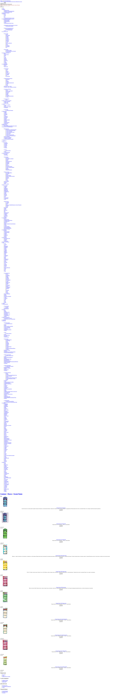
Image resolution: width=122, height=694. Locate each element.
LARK (5, 187)
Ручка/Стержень (8, 346)
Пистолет (7, 165)
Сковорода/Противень (7, 383)
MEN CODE (6, 467)
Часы (5, 30)
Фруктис (5, 487)
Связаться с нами (5, 680)
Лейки (5, 356)
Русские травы (6, 483)
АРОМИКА (6, 255)
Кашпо (5, 140)
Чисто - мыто (6, 415)
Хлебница (5, 395)
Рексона (7, 73)
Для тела (5, 147)
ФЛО (7, 291)
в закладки (61, 509)
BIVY (7, 34)
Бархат (5, 471)
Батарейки (4, 13)
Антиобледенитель (9, 323)
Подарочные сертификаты (6, 686)
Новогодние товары (7, 106)
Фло (5, 300)
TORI (5, 254)
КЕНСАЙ (5, 413)
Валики (7, 159)
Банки (3, 8)
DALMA (7, 278)
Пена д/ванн (6, 49)
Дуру (5, 199)
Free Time (5, 262)
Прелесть (5, 182)
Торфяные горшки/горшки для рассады (10, 391)
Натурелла (6, 60)
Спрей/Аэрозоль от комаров (8, 139)
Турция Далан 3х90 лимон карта (61, 571)
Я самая (7, 41)
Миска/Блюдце (6, 359)
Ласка (5, 268)
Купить (1, 512)
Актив (5, 256)
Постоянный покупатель (11, 1)
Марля (5, 311)
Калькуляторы (6, 336)
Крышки (3, 9)
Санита (5, 445)
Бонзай (5, 426)
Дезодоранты (6, 68)
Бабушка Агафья (8, 50)
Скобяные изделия (7, 382)
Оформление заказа (18, 1)
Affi (4, 245)
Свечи (5, 381)
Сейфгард (5, 215)
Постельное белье (7, 313)
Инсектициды (6, 128)
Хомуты (7, 157)
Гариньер (5, 142)
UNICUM (5, 419)
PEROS (5, 251)
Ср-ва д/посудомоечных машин (9, 455)
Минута (5, 437)
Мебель (5, 358)
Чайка (5, 302)
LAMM (5, 250)
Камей (5, 208)
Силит (5, 451)
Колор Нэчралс (8, 175)
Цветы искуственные (5, 12)
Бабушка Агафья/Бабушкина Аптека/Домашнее (13, 204)
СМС (3, 242)
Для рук (5, 146)
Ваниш (5, 428)
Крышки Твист (6, 10)
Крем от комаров (7, 136)
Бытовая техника (7, 322)
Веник (5, 325)
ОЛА (5, 61)
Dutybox (7, 279)
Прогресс (5, 444)
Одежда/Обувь (4, 217)
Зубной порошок (7, 119)
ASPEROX (6, 404)
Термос (5, 390)
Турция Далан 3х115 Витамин (61, 539)
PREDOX (5, 252)
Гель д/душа (6, 33)
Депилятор (6, 143)
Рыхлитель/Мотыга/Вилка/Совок (11, 377)
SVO (5, 253)
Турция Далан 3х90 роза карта (61, 587)
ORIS (5, 407)
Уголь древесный (7, 392)
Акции (3, 687)
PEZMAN (5, 189)
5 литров (7, 202)
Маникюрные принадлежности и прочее (10, 25)
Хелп (7, 206)
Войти (1, 0)
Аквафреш (6, 116)
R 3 (4, 16)
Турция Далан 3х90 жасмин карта (61, 555)
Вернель (7, 288)
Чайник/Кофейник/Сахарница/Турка (10, 397)
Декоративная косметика (8, 78)
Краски (7, 342)
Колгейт (5, 120)
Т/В (6, 99)
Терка (5, 389)
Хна (6, 179)
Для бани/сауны (6, 221)
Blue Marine (8, 35)
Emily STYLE (6, 54)
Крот (5, 434)
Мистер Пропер (6, 439)
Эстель (7, 180)
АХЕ (7, 69)
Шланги (5, 398)
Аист (5, 263)
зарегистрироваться (7, 0)
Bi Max (5, 261)
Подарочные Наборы (5, 241)
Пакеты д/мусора (7, 362)
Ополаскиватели (7, 273)
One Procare (6, 469)
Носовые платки (7, 312)
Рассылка (3, 692)
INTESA (5, 466)
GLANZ (7, 280)
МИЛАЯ (5, 414)
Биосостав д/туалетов (7, 425)
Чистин (5, 461)
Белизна (5, 423)
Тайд (5, 299)
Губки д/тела (6, 103)
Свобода (5, 214)
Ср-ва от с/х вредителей (10, 134)
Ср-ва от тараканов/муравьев (11, 135)
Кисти (7, 160)
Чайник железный (7, 396)
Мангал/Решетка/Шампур (8, 357)
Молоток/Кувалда (9, 161)
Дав (6, 70)
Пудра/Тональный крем (10, 82)
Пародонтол (6, 123)
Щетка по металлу (9, 169)
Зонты (5, 22)
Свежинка (6, 449)
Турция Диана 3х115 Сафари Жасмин (61, 619)
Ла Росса (5, 474)
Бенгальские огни (7, 238)
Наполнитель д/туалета (8, 318)
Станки (7, 96)
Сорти (5, 454)
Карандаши (8, 340)
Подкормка (6, 107)
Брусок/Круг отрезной (9, 158)
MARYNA (6, 188)
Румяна (7, 83)
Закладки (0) (5, 1)
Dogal (5, 248)
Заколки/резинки (7, 21)
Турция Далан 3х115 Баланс (61, 507)
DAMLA (5, 247)
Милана (7, 40)
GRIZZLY (5, 405)
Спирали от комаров (7, 138)
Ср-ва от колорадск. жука (10, 132)
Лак (6, 80)
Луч (4, 270)
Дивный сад (6, 198)
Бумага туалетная (7, 101)
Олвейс (5, 62)
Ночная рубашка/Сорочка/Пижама (9, 223)
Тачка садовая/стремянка (10, 167)
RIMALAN (6, 190)
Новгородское (6, 212)
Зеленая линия (6, 473)
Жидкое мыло (6, 201)
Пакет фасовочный (9, 29)
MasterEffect (6, 406)
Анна (5, 57)
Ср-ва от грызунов (9, 131)
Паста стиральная (7, 293)
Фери (5, 458)
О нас (3, 675)
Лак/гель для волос (5, 153)
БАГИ (5, 422)
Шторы (5, 316)
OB (4, 56)
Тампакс (5, 63)
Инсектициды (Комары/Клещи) (7, 126)
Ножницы (7, 162)
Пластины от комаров (7, 137)
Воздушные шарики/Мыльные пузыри (10, 125)
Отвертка (7, 163)
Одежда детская (6, 226)
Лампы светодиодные (9, 355)
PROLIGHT (8, 282)
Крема (3, 141)
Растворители (6, 308)
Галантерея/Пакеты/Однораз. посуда (8, 18)
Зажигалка (6, 328)
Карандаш (7, 79)
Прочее (7, 205)
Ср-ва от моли (8, 133)
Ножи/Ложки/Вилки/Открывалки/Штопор (11, 361)
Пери (5, 55)
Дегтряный (6, 479)
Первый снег (8, 286)
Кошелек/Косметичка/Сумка (8, 23)
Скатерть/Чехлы (6, 315)
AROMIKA (6, 403)
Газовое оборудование (9, 366)
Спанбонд (5, 385)
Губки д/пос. (6, 102)
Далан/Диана (6, 197)
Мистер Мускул (6, 438)
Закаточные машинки (7, 329)
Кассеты (7, 92)
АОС (5, 420)
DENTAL (5, 114)
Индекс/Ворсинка (7, 267)
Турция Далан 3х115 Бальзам (61, 523)
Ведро (5, 324)
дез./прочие (8, 76)
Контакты (3, 674)
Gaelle (7, 281)
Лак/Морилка (6, 307)
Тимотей (7, 74)
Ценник (7, 349)
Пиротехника (4, 237)
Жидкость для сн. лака (7, 86)
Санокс (5, 446)
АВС (5, 409)
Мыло (3, 184)
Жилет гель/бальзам (9, 90)
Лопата (7, 376)
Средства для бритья (7, 89)
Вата (5, 310)
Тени (7, 84)
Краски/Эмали (6, 306)
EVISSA (5, 186)
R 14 (5, 14)
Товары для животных (6, 317)
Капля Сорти (6, 432)
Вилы (7, 373)
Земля (5, 334)
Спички (5, 386)
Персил (5, 295)
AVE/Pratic (8, 287)
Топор (7, 168)
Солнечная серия (7, 152)
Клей (5, 105)
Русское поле (6, 484)
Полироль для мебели (7, 443)
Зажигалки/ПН (6, 20)
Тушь (7, 85)
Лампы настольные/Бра (10, 401)
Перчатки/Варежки (7, 227)
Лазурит (5, 435)
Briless (7, 276)
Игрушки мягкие (7, 335)
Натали (5, 59)
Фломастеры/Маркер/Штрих (10, 348)
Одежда (5, 225)
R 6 (4, 17)
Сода (5, 452)
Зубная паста (4, 111)
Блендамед (6, 117)
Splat (5, 115)
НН (4, 211)
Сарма (5, 297)
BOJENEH (6, 246)
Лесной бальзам (6, 122)
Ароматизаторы (6, 232)
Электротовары (6, 400)
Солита (5, 453)
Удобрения (4, 319)
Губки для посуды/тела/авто (6, 100)
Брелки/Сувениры (7, 19)
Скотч (5, 384)
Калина (5, 149)
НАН (5, 258)
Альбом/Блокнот (9, 339)
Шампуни (4, 462)
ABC (5, 243)
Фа (6, 47)
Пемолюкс (6, 440)
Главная (1, 1)
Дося (5, 266)
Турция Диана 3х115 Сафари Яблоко (61, 666)
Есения (7, 203)
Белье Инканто (6, 219)
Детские (5, 118)
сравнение (61, 510)
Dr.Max (5, 417)
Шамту (5, 489)
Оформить (2, 2)
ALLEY (5, 244)
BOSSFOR (8, 275)
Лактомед (7, 39)
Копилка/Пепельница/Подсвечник (9, 351)
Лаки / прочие (6, 181)
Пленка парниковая (7, 365)
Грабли (7, 374)
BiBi (5, 53)
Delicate (7, 36)
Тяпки (7, 379)
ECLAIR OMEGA (9, 172)
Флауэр (5, 235)
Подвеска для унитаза (7, 442)
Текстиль (3, 309)
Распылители (6, 369)
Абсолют (5, 195)
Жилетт (7, 71)
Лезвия (7, 93)
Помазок (7, 95)
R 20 (5, 15)
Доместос (5, 429)
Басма (7, 174)
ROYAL (5, 194)
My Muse (5, 468)
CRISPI (5, 112)
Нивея (7, 44)
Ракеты (5, 240)
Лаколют (5, 121)
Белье (5, 218)
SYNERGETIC (6, 191)
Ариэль (5, 264)
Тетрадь (7, 347)
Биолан (5, 424)
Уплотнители (6, 393)
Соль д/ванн (6, 109)
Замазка (5, 330)
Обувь (5, 224)
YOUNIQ (5, 113)
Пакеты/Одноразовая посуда (8, 28)
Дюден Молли (6, 412)
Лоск (5, 269)
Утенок (5, 457)
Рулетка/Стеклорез (9, 166)
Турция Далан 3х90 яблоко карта (61, 603)
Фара (7, 178)
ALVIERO (6, 185)
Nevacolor (7, 173)
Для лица (5, 145)
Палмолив (7, 46)
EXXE (5, 193)
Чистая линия (8, 150)
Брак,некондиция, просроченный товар (10, 402)
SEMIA (7, 283)
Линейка (7, 343)
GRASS (5, 230)
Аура (7, 42)
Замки (5, 332)
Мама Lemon (6, 436)
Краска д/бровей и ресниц (10, 176)
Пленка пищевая (7, 367)
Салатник (5, 380)
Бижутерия (6, 66)
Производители (4, 685)
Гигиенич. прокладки (5, 52)
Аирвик (5, 233)
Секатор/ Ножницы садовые (10, 378)
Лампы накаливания (7, 354)
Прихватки (6, 314)
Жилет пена (8, 91)
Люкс (5, 209)
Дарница (5, 472)
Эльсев (5, 491)
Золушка (7, 290)
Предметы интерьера (7, 296)
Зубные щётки (4, 124)
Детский (5, 144)
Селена (5, 450)
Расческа (5, 370)
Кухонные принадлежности (8, 352)
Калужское (6, 207)
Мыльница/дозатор (7, 360)
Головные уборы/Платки (8, 220)
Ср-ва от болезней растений (10, 130)
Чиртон (5, 236)
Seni (5, 65)
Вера (5, 257)
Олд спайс (7, 45)
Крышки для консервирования (9, 11)
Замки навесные (8, 333)
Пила (7, 164)
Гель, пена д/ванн (5, 31)
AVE (5, 260)
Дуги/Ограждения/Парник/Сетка (11, 375)
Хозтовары (4, 320)
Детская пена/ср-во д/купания (11, 51)
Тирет (5, 456)
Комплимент (6, 481)
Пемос (5, 294)
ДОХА (7, 38)
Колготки (5, 222)
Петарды (5, 239)
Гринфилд (5, 411)
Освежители (4, 229)
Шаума (5, 490)
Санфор (5, 447)
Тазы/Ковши (6, 387)
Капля (5, 431)
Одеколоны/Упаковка (9, 110)
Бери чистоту (6, 410)
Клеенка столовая (7, 350)
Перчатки (5, 363)
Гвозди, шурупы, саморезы (8, 326)
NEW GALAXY (6, 231)
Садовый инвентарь (7, 372)
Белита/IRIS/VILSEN (7, 477)
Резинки (7, 345)
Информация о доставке (6, 676)
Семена (3, 303)
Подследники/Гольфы (7, 228)
